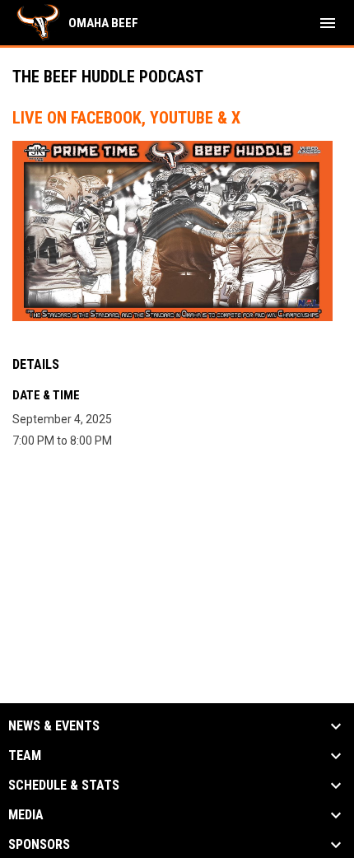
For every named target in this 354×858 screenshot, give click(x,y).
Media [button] (26, 815)
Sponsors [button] (39, 844)
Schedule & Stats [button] (63, 785)
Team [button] (24, 755)
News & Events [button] (54, 726)
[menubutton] (328, 23)
